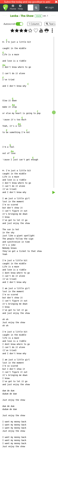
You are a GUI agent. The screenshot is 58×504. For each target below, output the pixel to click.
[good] (25, 30)
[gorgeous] (30, 30)
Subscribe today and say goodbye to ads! (27, 1)
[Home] (5, 7)
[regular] (21, 30)
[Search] (36, 7)
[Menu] (52, 30)
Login (51, 7)
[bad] (12, 30)
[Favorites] (36, 30)
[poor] (17, 30)
